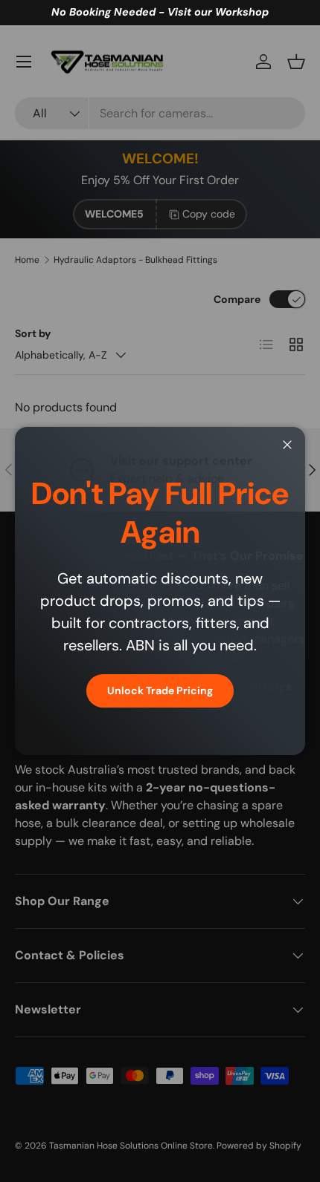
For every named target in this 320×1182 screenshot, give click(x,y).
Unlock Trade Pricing (160, 690)
